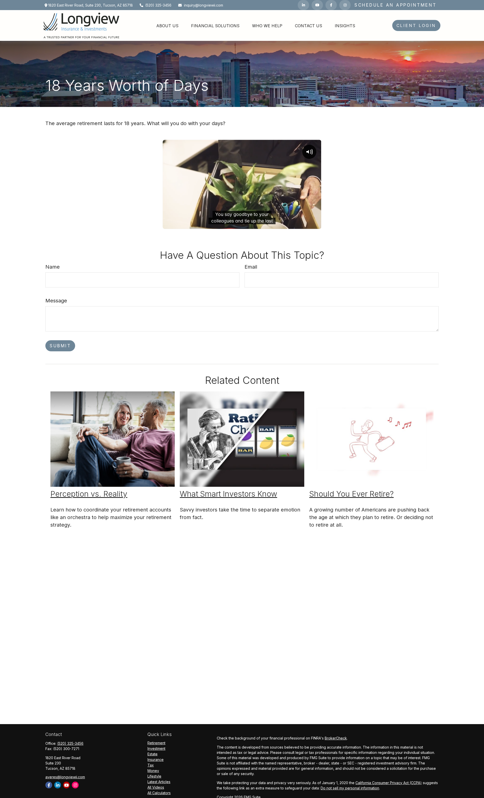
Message (56, 301)
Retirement (156, 743)
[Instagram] (75, 785)
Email (251, 267)
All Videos (155, 787)
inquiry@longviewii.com (203, 5)
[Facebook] (331, 5)
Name (52, 267)
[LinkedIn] (303, 5)
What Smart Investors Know (228, 493)
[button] (167, 25)
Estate (152, 754)
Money (153, 770)
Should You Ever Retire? (351, 493)
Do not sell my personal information (350, 788)
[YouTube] (317, 5)
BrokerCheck (336, 738)
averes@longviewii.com (65, 777)
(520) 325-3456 (158, 5)
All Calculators (159, 793)
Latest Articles (158, 782)
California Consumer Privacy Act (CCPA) (388, 783)
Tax (150, 765)
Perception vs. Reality (88, 493)
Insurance (155, 759)
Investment (156, 748)
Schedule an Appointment (395, 5)
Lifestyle (154, 776)
